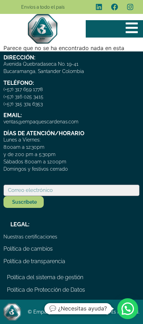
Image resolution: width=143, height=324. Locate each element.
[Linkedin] (99, 7)
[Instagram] (130, 7)
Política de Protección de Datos (46, 289)
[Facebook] (114, 7)
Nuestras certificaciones (30, 237)
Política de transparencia (34, 261)
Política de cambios (28, 248)
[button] (127, 308)
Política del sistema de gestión (45, 277)
